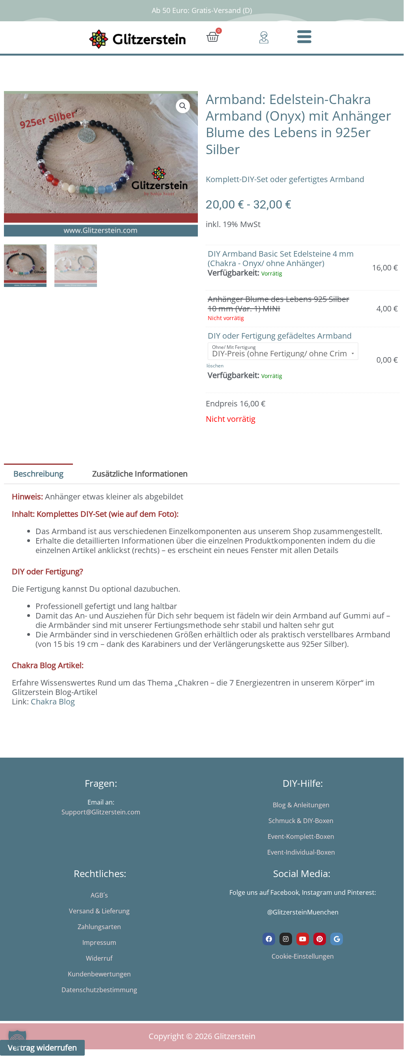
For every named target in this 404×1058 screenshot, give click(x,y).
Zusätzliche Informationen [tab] (140, 473)
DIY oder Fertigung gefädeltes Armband (280, 335)
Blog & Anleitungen (301, 805)
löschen (215, 365)
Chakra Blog (53, 701)
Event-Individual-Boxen (301, 852)
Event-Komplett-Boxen (301, 836)
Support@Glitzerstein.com (100, 812)
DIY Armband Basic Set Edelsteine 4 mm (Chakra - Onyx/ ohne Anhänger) (281, 258)
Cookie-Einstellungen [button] (303, 956)
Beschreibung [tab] (38, 473)
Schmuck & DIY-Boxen (300, 820)
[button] (183, 106)
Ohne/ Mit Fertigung (234, 347)
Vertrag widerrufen (42, 1047)
